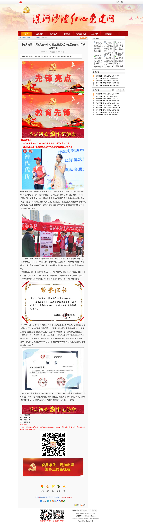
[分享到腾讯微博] (48, 501)
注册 (122, 2)
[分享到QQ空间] (50, 501)
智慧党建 (108, 34)
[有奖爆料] (118, 72)
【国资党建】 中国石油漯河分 (98, 50)
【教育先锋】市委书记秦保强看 (118, 65)
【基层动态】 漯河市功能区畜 (98, 67)
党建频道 (26, 2)
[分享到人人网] (59, 501)
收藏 (84, 505)
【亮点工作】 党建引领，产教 (108, 53)
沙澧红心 (67, 34)
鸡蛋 (64, 491)
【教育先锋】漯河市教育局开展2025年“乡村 (107, 112)
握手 (47, 491)
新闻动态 (53, 34)
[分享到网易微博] (55, 501)
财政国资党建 (80, 34)
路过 (58, 491)
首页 (26, 34)
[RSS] (83, 38)
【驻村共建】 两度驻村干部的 (119, 53)
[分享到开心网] (62, 501)
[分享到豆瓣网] (64, 501)
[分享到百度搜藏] (57, 501)
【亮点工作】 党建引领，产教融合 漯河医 (106, 78)
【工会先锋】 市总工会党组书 (108, 67)
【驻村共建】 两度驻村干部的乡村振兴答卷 (107, 83)
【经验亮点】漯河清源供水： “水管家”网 (106, 114)
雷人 (53, 491)
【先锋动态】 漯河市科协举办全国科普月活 (107, 110)
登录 (117, 2)
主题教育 (40, 34)
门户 (33, 37)
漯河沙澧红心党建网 (24, 37)
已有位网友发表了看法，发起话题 (47, 497)
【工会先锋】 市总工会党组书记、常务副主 (107, 105)
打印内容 (63, 497)
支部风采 (94, 34)
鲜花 (42, 491)
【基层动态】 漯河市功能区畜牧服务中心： (107, 85)
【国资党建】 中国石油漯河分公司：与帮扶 (107, 76)
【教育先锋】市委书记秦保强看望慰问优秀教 (107, 107)
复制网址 (69, 497)
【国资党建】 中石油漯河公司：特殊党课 (106, 80)
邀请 (78, 505)
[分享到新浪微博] (53, 501)
